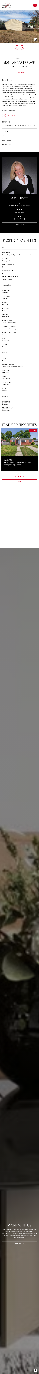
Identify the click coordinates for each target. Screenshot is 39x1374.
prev (17, 47)
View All (19, 481)
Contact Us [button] (19, 1244)
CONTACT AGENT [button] (19, 224)
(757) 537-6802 (19, 212)
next (22, 47)
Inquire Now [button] (19, 72)
